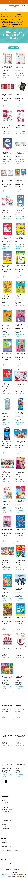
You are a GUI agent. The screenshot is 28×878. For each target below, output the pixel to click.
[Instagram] (5, 863)
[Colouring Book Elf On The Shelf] (7, 639)
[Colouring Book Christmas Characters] (7, 551)
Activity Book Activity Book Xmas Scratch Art (20, 95)
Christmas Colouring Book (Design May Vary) (20, 153)
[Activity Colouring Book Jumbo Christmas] (20, 172)
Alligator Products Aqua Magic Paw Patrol (20, 413)
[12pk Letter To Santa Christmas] (20, 58)
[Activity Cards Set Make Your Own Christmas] (7, 116)
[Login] (22, 6)
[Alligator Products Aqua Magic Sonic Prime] (7, 433)
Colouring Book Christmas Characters (6, 559)
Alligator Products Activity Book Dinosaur (7, 295)
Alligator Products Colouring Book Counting (20, 589)
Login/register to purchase (6, 76)
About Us (4, 800)
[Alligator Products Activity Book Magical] (20, 316)
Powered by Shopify (21, 876)
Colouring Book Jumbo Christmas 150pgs (20, 559)
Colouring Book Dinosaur (6, 618)
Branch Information (7, 803)
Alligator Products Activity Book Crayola (20, 266)
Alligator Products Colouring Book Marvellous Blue (7, 765)
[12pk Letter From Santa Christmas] (7, 58)
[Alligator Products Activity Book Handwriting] (7, 316)
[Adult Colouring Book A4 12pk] (20, 229)
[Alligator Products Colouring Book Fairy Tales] (7, 668)
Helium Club (5, 828)
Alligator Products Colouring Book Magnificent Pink (20, 735)
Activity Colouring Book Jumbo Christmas (20, 181)
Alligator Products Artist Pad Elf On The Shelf (7, 471)
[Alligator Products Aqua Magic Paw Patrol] (20, 404)
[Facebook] (2, 863)
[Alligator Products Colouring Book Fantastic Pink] (20, 668)
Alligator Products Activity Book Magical (20, 325)
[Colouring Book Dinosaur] (7, 609)
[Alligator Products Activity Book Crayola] (20, 257)
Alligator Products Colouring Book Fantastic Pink (20, 677)
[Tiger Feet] (14, 5)
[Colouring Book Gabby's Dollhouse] (20, 697)
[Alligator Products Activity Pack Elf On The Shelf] (20, 375)
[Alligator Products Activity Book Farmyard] (20, 287)
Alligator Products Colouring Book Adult (7, 501)
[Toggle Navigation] (3, 5)
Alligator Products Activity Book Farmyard (20, 295)
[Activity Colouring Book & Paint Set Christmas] (7, 172)
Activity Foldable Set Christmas (19, 209)
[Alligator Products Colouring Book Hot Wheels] (7, 727)
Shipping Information (7, 805)
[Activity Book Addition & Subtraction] (7, 257)
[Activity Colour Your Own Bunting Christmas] (20, 116)
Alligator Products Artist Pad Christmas (20, 442)
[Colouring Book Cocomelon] (7, 580)
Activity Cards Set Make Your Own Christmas (6, 124)
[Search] (25, 9)
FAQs (3, 830)
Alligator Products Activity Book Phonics (7, 354)
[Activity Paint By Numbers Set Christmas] (7, 229)
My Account (5, 833)
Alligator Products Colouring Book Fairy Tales (7, 677)
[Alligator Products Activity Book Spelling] (7, 375)
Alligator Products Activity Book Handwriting (7, 325)
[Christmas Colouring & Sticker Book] (7, 144)
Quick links (6, 820)
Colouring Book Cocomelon (6, 589)
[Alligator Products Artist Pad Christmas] (20, 433)
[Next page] (22, 781)
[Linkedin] (13, 863)
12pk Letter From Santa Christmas (7, 67)
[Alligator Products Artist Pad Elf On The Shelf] (7, 463)
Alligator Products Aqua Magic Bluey (7, 413)
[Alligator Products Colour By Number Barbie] (20, 463)
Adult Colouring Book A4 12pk (19, 238)
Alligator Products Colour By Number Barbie (20, 471)
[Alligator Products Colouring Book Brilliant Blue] (20, 521)
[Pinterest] (10, 863)
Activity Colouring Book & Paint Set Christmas (7, 181)
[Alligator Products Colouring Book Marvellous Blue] (7, 756)
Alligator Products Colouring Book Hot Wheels (7, 735)
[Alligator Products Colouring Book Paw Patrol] (20, 756)
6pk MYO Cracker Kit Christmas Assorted (7, 95)
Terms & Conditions (7, 809)
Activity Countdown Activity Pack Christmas (5, 209)
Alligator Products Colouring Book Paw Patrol (20, 765)
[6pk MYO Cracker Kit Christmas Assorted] (7, 86)
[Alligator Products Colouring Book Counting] (20, 580)
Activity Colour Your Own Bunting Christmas (20, 124)
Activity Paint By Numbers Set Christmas (6, 238)
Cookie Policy (5, 811)
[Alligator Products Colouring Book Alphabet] (20, 492)
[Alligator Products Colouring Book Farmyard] (7, 697)
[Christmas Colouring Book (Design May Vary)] (20, 144)
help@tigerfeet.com (6, 846)
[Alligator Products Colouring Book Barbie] (7, 521)
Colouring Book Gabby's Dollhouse (20, 706)
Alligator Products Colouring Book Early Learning (20, 618)
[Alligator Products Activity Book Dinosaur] (7, 287)
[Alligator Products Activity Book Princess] (20, 345)
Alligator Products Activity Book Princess (20, 354)
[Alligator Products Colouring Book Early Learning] (20, 609)
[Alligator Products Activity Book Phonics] (7, 345)
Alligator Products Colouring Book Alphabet (20, 501)
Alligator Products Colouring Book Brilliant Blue (20, 530)
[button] (25, 6)
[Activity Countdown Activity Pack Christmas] (7, 201)
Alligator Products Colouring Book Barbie (7, 530)
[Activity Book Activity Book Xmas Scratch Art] (20, 86)
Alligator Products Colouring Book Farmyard (7, 706)
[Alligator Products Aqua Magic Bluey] (7, 404)
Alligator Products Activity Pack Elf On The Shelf (20, 383)
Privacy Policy (5, 813)
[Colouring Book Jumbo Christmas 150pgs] (20, 551)
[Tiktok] (8, 863)
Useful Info (5, 826)
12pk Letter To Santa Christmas (19, 67)
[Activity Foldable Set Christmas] (20, 201)
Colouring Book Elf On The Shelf (7, 647)
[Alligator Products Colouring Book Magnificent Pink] (20, 727)
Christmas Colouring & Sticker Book (7, 153)
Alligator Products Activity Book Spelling (7, 383)
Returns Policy (6, 807)
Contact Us (5, 824)
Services (5, 796)
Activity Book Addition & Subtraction (5, 266)
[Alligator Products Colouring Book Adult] (7, 492)
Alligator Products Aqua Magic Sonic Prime (7, 442)
